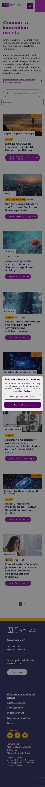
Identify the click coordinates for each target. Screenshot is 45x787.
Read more (28, 391)
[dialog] (22, 393)
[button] (22, 397)
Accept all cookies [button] (22, 405)
